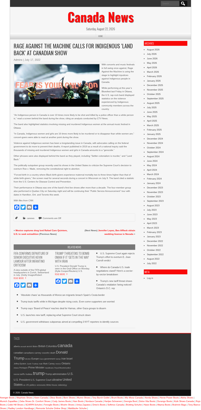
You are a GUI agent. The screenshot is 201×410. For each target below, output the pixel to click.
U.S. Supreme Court (40, 379)
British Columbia (47, 346)
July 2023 (152, 210)
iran (63, 358)
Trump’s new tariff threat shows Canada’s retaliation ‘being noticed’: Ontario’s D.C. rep (114, 285)
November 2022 (155, 245)
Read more (19, 278)
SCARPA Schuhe (33, 404)
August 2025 (153, 103)
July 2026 (152, 54)
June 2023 (152, 214)
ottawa (16, 368)
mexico (58, 364)
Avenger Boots (7, 397)
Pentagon (23, 368)
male (41, 364)
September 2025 (155, 98)
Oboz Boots (56, 397)
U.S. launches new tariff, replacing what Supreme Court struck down (56, 315)
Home (100, 36)
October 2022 (154, 250)
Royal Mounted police (62, 368)
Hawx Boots (149, 404)
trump (39, 373)
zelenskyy (62, 385)
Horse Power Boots (169, 397)
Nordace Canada (93, 401)
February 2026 (154, 76)
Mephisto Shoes (24, 397)
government (49, 359)
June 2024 (152, 161)
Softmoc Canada (115, 404)
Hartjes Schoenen (113, 401)
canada (64, 345)
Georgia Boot (130, 401)
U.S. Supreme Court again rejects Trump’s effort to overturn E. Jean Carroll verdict (115, 257)
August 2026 (153, 49)
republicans (49, 368)
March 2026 (153, 72)
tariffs (22, 374)
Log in (150, 278)
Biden (35, 346)
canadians (29, 352)
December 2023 (155, 187)
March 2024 (153, 174)
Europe (35, 358)
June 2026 (152, 58)
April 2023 (152, 223)
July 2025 (152, 107)
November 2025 (155, 89)
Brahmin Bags (179, 404)
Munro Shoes (83, 397)
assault (23, 346)
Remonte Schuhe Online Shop (51, 408)
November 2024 (155, 143)
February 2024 (154, 178)
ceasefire (46, 353)
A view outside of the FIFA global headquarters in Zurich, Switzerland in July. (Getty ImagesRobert (31, 272)
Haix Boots (78, 401)
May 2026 (152, 63)
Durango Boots (164, 401)
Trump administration (56, 374)
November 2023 (155, 192)
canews (30, 218)
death (52, 353)
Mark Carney (49, 363)
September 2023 (155, 201)
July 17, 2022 (32, 59)
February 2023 (154, 232)
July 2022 (152, 263)
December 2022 (155, 241)
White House (51, 385)
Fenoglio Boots (51, 404)
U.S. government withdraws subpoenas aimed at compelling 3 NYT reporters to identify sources (70, 321)
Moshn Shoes (67, 404)
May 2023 (152, 219)
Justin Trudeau (32, 364)
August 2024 (153, 156)
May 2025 (152, 116)
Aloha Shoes (187, 397)
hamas (58, 359)
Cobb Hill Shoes (15, 404)
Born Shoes (69, 397)
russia (16, 374)
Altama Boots (163, 404)
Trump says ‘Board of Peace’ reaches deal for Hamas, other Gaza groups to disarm (63, 308)
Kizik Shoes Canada (184, 401)
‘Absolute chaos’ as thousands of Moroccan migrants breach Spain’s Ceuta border (63, 295)
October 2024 (154, 147)
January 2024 (154, 183)
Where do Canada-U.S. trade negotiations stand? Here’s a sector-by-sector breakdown (114, 271)
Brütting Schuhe (134, 404)
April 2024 (152, 170)
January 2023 (154, 236)
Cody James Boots (61, 401)
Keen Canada (41, 397)
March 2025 (153, 125)
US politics (31, 385)
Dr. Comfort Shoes (41, 401)
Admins (18, 59)
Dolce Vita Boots (147, 401)
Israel (69, 358)
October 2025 (154, 94)
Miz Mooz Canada (134, 397)
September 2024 (155, 152)
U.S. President (22, 379)
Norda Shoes (151, 397)
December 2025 (155, 85)
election (28, 359)
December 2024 (155, 138)
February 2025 (154, 129)
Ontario (66, 363)
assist (29, 346)
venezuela (41, 385)
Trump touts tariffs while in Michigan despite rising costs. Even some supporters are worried (67, 301)
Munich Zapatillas (8, 401)
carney (37, 352)
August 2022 (153, 259)
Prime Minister (36, 367)
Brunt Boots (117, 397)
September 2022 (155, 254)
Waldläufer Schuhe (77, 408)
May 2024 (152, 165)
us (24, 385)
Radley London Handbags (21, 408)
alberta (17, 346)
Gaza (41, 359)
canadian (18, 352)
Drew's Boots (99, 404)
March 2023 (153, 227)
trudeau (29, 374)
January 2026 (154, 81)
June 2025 (152, 112)
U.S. (70, 373)
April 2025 (152, 121)
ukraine (57, 379)
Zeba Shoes (25, 401)
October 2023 (154, 196)
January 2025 (154, 134)
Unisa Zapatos (83, 404)
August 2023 (153, 205)
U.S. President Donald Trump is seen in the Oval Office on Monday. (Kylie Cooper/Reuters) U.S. (72, 268)
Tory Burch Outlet (101, 397)
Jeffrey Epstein (20, 364)
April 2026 (152, 67)
